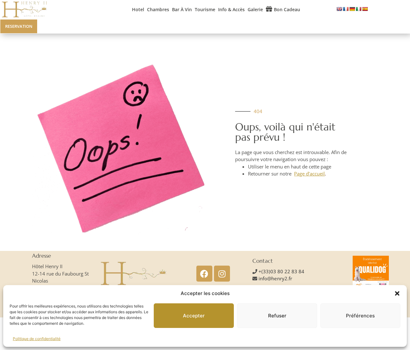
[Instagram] (222, 274)
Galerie (255, 9)
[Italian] (358, 9)
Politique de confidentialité (37, 338)
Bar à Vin (182, 9)
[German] (352, 9)
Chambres (158, 9)
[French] (345, 9)
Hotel (138, 9)
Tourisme (205, 9)
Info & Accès (231, 9)
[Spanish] (365, 9)
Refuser (277, 316)
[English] (339, 9)
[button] (397, 293)
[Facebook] (204, 274)
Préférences (360, 316)
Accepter (194, 316)
